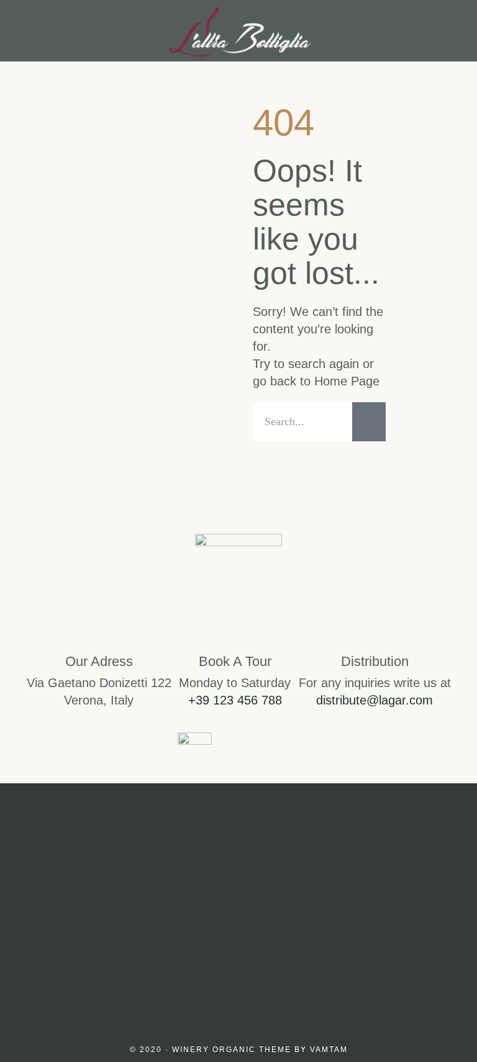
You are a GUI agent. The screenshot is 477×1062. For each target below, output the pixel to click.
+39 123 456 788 (235, 700)
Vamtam (329, 1049)
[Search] (369, 421)
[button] (27, 30)
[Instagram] (178, 945)
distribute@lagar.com (374, 700)
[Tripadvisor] (298, 945)
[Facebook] (238, 945)
